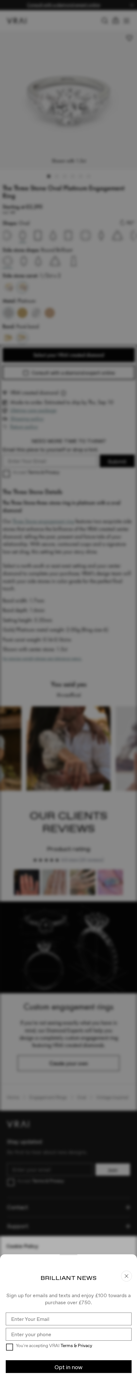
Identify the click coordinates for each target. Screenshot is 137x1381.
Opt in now (68, 1367)
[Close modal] (68, 690)
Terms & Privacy (76, 1345)
